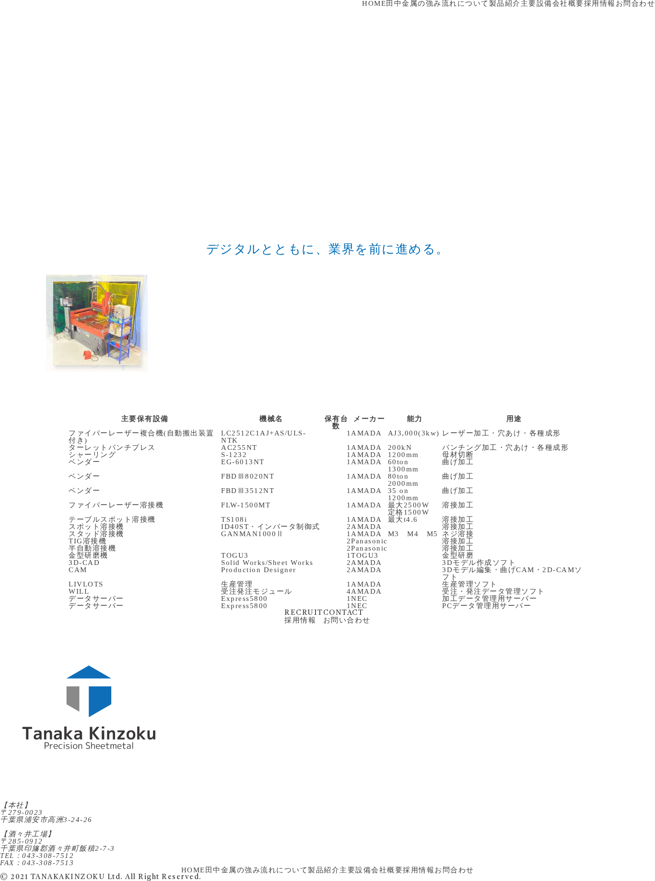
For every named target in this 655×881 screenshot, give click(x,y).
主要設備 (355, 870)
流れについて (284, 870)
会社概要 (387, 870)
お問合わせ (454, 870)
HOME (193, 870)
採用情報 (418, 870)
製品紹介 (323, 870)
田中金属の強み (233, 870)
